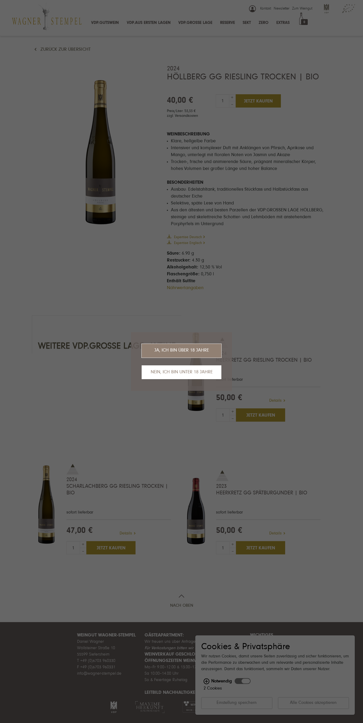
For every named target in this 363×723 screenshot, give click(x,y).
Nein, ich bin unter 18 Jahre (182, 372)
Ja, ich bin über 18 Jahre (181, 350)
